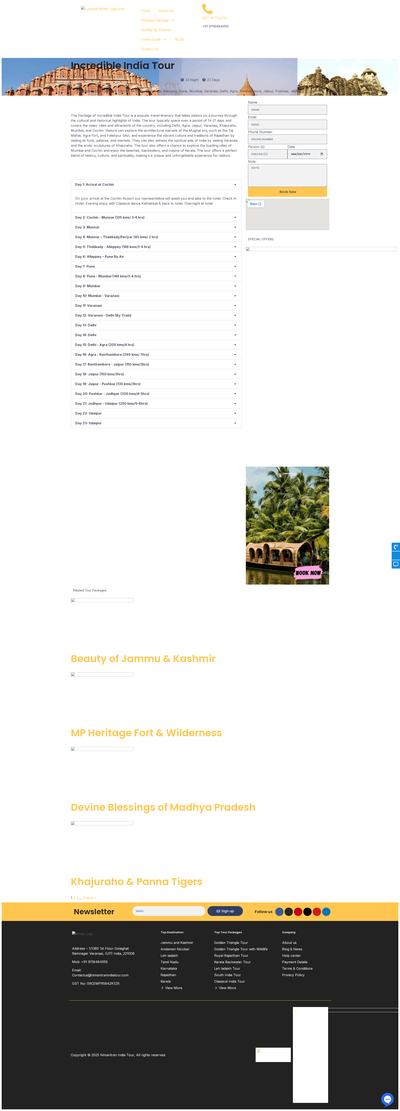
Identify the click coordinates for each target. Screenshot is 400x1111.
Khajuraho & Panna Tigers (136, 882)
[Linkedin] (326, 912)
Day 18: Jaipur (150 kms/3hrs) (99, 374)
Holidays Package (155, 20)
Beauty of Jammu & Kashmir (143, 659)
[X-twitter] (307, 912)
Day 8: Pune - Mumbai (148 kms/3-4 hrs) (108, 276)
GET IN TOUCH (214, 18)
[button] (156, 184)
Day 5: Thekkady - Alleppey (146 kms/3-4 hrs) (113, 247)
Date (291, 147)
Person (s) (256, 147)
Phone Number (260, 132)
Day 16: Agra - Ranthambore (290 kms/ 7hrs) (112, 354)
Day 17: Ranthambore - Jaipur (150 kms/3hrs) (112, 364)
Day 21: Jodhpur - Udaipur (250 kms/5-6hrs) (111, 403)
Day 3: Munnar (87, 227)
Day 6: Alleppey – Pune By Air (99, 256)
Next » (91, 898)
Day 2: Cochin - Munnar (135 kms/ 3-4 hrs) (110, 217)
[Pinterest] (298, 912)
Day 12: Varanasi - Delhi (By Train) (103, 315)
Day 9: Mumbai (87, 286)
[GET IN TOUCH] (207, 9)
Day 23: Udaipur (88, 423)
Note (252, 161)
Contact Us (149, 49)
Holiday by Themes (156, 30)
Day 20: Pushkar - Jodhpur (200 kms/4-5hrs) (112, 394)
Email (252, 117)
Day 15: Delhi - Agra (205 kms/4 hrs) (104, 345)
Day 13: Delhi (85, 325)
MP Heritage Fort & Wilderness (146, 733)
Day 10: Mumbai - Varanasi (97, 296)
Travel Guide (151, 39)
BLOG (179, 39)
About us (166, 11)
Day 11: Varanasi (88, 305)
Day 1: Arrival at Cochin (94, 184)
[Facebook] (279, 912)
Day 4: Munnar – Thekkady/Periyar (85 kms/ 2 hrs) (116, 237)
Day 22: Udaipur (88, 413)
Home (145, 11)
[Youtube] (317, 912)
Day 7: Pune (85, 266)
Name (252, 102)
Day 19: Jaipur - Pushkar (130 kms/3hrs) (108, 384)
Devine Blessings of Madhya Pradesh (163, 807)
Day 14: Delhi (85, 335)
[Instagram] (289, 912)
